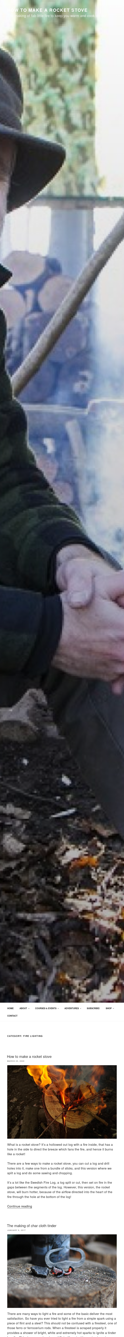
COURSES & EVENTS (45, 1008)
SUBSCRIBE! (93, 1008)
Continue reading (19, 1206)
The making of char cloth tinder (31, 1225)
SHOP (109, 1008)
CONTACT (12, 1015)
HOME (10, 1008)
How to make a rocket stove (29, 1056)
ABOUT (23, 1008)
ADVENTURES (71, 1008)
